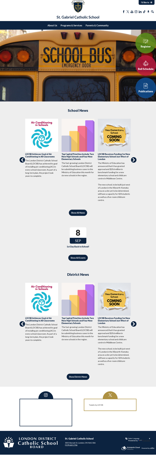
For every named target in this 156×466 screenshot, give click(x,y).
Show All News (78, 212)
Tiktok (144, 11)
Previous (22, 160)
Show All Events (78, 258)
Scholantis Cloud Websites (131, 448)
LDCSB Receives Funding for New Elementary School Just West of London (114, 156)
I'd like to (145, 2)
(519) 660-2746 (71, 445)
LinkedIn (140, 11)
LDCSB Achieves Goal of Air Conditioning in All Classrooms (40, 155)
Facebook (123, 11)
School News (78, 110)
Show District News (78, 377)
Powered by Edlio (148, 448)
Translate (146, 440)
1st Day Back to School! (78, 246)
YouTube (132, 11)
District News (78, 274)
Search (152, 11)
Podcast (148, 11)
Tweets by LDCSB (96, 405)
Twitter (127, 11)
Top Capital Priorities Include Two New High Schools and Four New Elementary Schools (78, 156)
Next (133, 160)
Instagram (136, 11)
